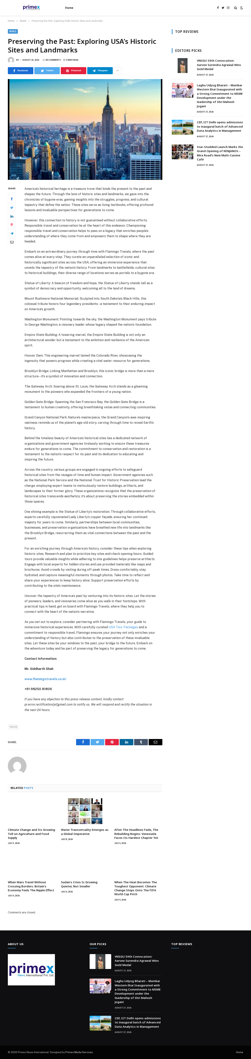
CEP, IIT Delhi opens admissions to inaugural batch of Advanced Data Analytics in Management (220, 126)
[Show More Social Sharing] (118, 70)
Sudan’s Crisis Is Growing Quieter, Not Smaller (79, 884)
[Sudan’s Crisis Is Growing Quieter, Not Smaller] (85, 863)
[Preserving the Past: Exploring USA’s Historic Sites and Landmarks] (85, 129)
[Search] (235, 8)
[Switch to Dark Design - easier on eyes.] (241, 7)
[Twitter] (12, 207)
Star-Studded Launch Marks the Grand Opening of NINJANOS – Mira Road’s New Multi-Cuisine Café (220, 153)
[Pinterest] (12, 225)
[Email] (12, 242)
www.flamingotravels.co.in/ (45, 679)
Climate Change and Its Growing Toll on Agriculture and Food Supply (31, 834)
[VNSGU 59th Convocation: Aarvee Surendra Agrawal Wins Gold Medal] (182, 65)
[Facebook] (12, 199)
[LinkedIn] (12, 216)
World (12, 31)
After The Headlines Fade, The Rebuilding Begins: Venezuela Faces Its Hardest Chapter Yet (136, 834)
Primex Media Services (79, 1052)
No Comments (53, 60)
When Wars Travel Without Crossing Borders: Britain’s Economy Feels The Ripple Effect (31, 886)
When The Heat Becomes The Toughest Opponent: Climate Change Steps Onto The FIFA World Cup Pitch (135, 888)
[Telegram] (12, 233)
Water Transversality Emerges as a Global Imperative (84, 831)
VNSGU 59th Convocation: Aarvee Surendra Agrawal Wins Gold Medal (219, 65)
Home (69, 8)
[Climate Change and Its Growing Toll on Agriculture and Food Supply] (32, 811)
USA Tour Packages (123, 627)
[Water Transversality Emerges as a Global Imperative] (85, 811)
